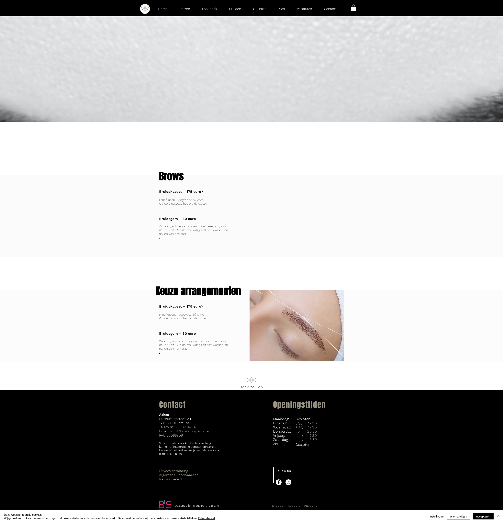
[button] (353, 8)
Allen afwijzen (458, 516)
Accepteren (483, 516)
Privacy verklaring (173, 471)
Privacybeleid (206, 518)
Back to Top (251, 387)
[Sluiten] (498, 516)
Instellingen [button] (437, 516)
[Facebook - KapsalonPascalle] (279, 482)
